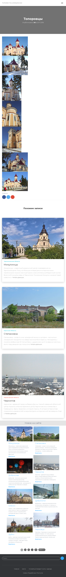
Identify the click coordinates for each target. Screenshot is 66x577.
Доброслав (14, 475)
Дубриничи (40, 501)
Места (24, 569)
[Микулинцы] (33, 238)
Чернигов (9, 400)
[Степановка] (33, 307)
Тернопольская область (12, 261)
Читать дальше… (18, 277)
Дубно (11, 534)
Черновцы (40, 529)
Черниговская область (11, 397)
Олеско (12, 506)
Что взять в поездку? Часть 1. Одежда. (40, 569)
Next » (41, 549)
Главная (16, 569)
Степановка (11, 333)
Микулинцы (11, 264)
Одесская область (10, 330)
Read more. (12, 456)
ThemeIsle (40, 573)
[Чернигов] (33, 374)
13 (36, 549)
